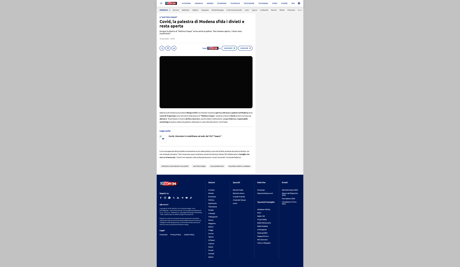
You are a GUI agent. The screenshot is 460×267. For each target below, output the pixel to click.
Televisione (212, 207)
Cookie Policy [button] (189, 235)
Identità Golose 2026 (290, 190)
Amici (235, 203)
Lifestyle (211, 213)
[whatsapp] (169, 198)
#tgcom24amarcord (265, 193)
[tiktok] (191, 198)
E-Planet (211, 240)
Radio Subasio (262, 226)
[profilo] (299, 3)
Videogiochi (213, 217)
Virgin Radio (262, 219)
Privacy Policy (175, 235)
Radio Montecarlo (264, 223)
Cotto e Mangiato (264, 243)
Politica (211, 200)
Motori (211, 227)
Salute (210, 247)
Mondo (211, 193)
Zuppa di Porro (263, 236)
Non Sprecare (262, 240)
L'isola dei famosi (239, 200)
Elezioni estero (238, 193)
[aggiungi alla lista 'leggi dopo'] (168, 48)
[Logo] (171, 3)
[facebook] (161, 198)
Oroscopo (261, 190)
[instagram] (165, 198)
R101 (259, 213)
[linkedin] (178, 198)
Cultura (211, 244)
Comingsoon (262, 230)
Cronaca (211, 190)
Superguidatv (262, 233)
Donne (210, 220)
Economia (212, 197)
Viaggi (210, 230)
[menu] (161, 3)
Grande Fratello (239, 197)
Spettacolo (212, 203)
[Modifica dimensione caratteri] (174, 48)
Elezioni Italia (238, 190)
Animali (211, 254)
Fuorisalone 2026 (288, 199)
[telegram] (182, 198)
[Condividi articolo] (162, 48)
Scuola (210, 250)
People (211, 210)
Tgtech (211, 237)
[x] (173, 198)
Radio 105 (261, 216)
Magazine (212, 223)
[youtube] (186, 198)
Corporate (163, 235)
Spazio (210, 257)
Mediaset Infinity (263, 209)
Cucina (210, 233)
